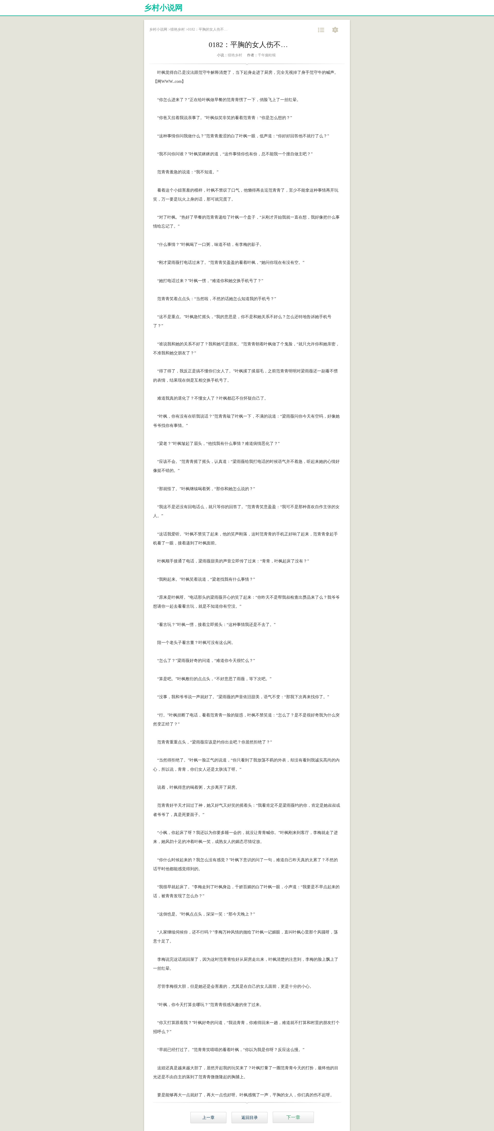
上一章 (208, 1117)
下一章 (293, 1117)
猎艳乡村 (177, 29)
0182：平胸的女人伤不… (207, 29)
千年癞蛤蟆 (267, 55)
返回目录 (249, 1117)
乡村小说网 (163, 7)
